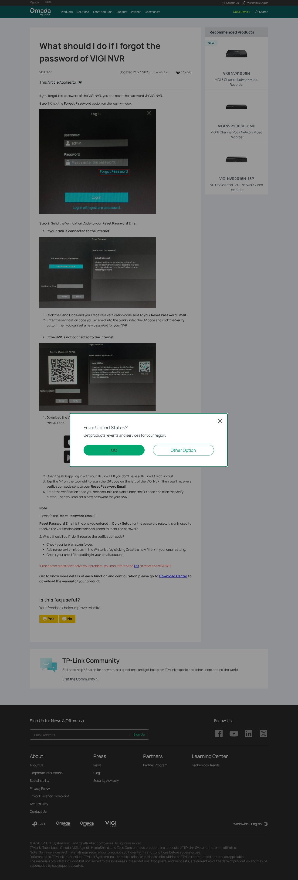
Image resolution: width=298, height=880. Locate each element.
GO (114, 450)
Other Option (183, 450)
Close (219, 421)
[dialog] (149, 440)
